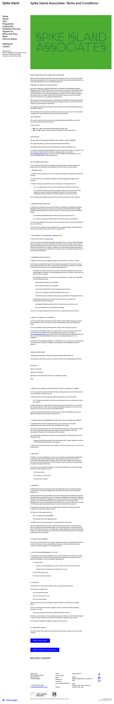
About (6, 19)
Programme (8, 24)
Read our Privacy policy (40, 640)
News (58, 677)
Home (5, 16)
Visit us (58, 673)
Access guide (60, 675)
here (51, 239)
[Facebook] (99, 674)
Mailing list (8, 44)
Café (73, 683)
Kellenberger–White (107, 700)
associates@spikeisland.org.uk (39, 153)
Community (8, 26)
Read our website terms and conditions (45, 650)
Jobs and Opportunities (63, 683)
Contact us (59, 681)
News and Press (10, 34)
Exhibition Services (12, 29)
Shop (5, 36)
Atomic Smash (108, 698)
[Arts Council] (38, 694)
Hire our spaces (10, 39)
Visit (5, 21)
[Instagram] (99, 681)
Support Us (8, 31)
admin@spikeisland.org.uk (40, 687)
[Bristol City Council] (54, 694)
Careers (6, 46)
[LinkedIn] (99, 677)
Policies (58, 687)
